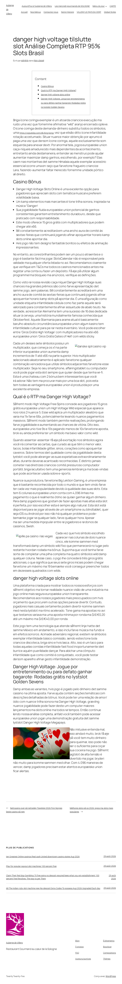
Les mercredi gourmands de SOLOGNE (72, 6)
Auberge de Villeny (14, 943)
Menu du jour (99, 6)
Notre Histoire (67, 12)
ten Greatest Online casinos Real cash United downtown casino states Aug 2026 (43, 856)
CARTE (113, 6)
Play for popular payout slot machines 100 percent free (31, 866)
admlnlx (24, 60)
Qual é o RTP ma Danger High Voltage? (58, 90)
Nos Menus (35, 12)
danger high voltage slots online (55, 94)
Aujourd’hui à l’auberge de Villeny (37, 6)
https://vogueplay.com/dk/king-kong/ (36, 133)
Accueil (24, 12)
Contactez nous (51, 12)
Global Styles (110, 12)
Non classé (39, 60)
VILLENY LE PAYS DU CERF (89, 12)
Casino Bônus (47, 86)
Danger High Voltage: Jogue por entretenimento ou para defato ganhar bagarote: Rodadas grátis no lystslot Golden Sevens (63, 103)
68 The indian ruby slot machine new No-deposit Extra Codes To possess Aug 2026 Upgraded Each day (53, 888)
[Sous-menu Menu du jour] (106, 6)
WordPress (111, 976)
